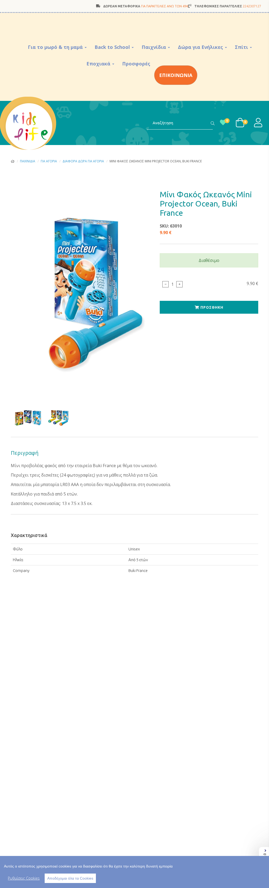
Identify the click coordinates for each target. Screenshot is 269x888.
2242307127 (252, 6)
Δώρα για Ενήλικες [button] (201, 47)
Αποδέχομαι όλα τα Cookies (70, 878)
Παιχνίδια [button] (154, 47)
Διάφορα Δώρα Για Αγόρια (83, 161)
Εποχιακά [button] (99, 63)
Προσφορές (136, 63)
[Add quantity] (179, 284)
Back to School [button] (113, 47)
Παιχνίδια (27, 161)
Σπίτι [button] (242, 47)
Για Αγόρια (49, 161)
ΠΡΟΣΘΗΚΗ (211, 307)
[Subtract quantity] (165, 284)
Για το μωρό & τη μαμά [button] (56, 47)
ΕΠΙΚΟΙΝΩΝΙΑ (175, 75)
